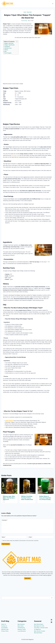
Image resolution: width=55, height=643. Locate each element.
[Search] (51, 597)
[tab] (4, 493)
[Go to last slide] (3, 490)
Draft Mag (25, 20)
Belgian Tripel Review (10, 44)
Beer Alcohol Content (39, 631)
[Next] (52, 490)
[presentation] (9, 486)
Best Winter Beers (38, 624)
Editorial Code (4, 629)
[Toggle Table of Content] (16, 41)
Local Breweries (22, 631)
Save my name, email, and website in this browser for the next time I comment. (21, 540)
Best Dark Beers (38, 632)
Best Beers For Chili (39, 626)
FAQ (5, 51)
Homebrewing (21, 627)
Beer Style (29, 12)
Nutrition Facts (8, 48)
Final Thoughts (8, 53)
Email (30, 537)
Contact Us (4, 626)
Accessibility (4, 627)
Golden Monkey (9, 420)
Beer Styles (20, 626)
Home (25, 12)
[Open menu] (53, 3)
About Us (3, 624)
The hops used (15, 155)
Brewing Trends (22, 629)
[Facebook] (51, 620)
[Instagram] (51, 622)
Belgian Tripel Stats (9, 43)
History (6, 49)
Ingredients (7, 46)
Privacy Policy (4, 631)
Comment (5, 520)
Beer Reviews (21, 624)
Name (4, 537)
